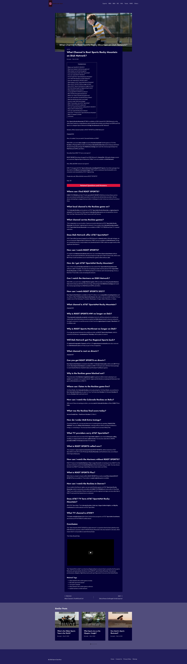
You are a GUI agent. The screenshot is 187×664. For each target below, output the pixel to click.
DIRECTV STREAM (102, 227)
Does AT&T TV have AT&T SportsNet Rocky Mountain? (82, 112)
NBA (114, 3)
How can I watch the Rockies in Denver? (78, 110)
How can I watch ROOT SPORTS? (76, 74)
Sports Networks (82, 125)
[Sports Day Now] (55, 3)
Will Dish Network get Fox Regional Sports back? (80, 88)
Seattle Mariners (76, 367)
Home (112, 659)
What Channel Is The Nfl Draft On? (74, 597)
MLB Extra (87, 419)
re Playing (74, 144)
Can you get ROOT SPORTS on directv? (78, 91)
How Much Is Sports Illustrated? (117, 632)
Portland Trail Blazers (98, 367)
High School (83, 573)
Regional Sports (100, 339)
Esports (105, 3)
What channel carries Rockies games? (77, 71)
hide (85, 64)
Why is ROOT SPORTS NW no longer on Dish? (79, 84)
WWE (131, 3)
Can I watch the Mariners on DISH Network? (79, 78)
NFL (118, 3)
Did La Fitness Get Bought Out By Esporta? (110, 597)
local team (92, 531)
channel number (79, 129)
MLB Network (71, 148)
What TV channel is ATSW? (75, 114)
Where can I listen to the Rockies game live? (79, 95)
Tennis (126, 3)
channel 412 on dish (75, 569)
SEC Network (105, 125)
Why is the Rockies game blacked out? (77, 93)
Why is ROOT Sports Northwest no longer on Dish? (80, 86)
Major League (92, 463)
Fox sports (117, 569)
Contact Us (119, 659)
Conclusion (70, 116)
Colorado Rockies (89, 138)
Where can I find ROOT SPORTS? (76, 67)
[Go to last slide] (57, 627)
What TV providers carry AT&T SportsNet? (79, 103)
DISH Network (110, 121)
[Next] (129, 627)
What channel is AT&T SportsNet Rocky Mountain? (81, 82)
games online (98, 257)
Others (136, 3)
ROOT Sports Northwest (85, 328)
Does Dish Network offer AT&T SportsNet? (79, 73)
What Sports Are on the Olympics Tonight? (92, 632)
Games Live (82, 493)
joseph (69, 59)
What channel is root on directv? (76, 90)
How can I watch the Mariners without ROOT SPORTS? (82, 107)
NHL (122, 3)
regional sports (84, 225)
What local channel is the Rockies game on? (78, 69)
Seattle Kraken (85, 367)
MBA (109, 3)
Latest (68, 49)
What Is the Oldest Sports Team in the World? (66, 632)
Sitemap (135, 659)
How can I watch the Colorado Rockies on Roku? (80, 97)
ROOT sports (95, 571)
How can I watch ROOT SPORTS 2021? (78, 80)
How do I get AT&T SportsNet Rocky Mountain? (80, 76)
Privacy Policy (127, 659)
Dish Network (78, 234)
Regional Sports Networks (82, 159)
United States (114, 573)
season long (71, 146)
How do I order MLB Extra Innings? (76, 101)
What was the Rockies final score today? (78, 99)
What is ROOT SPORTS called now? (77, 105)
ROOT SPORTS (89, 129)
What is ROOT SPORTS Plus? (75, 108)
